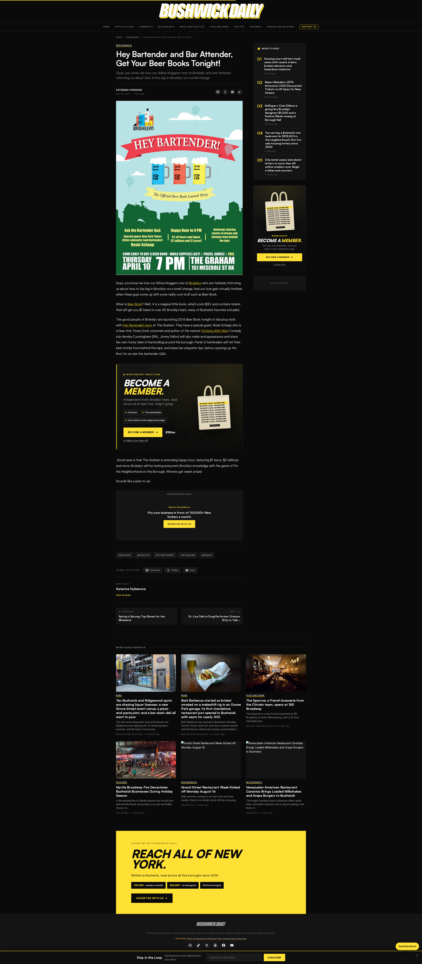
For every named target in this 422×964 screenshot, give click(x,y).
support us (309, 27)
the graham (187, 555)
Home (119, 37)
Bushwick (256, 27)
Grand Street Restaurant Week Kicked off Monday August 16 (210, 789)
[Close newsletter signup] (417, 955)
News (106, 27)
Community (146, 27)
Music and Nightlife (192, 27)
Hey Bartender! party (137, 325)
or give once (279, 264)
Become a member (143, 432)
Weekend (207, 555)
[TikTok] (198, 945)
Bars (119, 695)
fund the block (407, 946)
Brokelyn (195, 283)
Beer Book (134, 304)
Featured (121, 782)
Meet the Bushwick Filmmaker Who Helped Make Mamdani (216, 938)
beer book (125, 555)
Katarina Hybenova (131, 589)
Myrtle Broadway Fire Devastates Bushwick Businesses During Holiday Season (144, 791)
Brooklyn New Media (264, 933)
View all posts (123, 595)
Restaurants (166, 27)
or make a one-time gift (135, 440)
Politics (239, 27)
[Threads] (215, 945)
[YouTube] (231, 945)
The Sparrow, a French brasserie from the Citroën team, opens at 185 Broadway (275, 704)
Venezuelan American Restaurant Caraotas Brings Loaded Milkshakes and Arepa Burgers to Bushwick (273, 791)
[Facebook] (223, 945)
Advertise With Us (179, 524)
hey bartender (165, 555)
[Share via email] (232, 92)
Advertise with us (152, 898)
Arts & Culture (124, 27)
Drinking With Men (214, 331)
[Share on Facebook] (218, 92)
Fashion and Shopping (280, 27)
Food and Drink (219, 27)
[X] (206, 945)
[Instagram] (190, 945)
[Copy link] (240, 92)
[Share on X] (225, 92)
